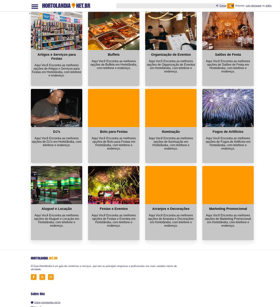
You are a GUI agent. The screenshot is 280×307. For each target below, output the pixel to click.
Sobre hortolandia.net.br (47, 302)
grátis (269, 5)
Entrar (223, 5)
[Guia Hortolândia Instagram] (52, 277)
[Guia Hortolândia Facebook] (35, 277)
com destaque (253, 5)
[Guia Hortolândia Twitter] (43, 277)
